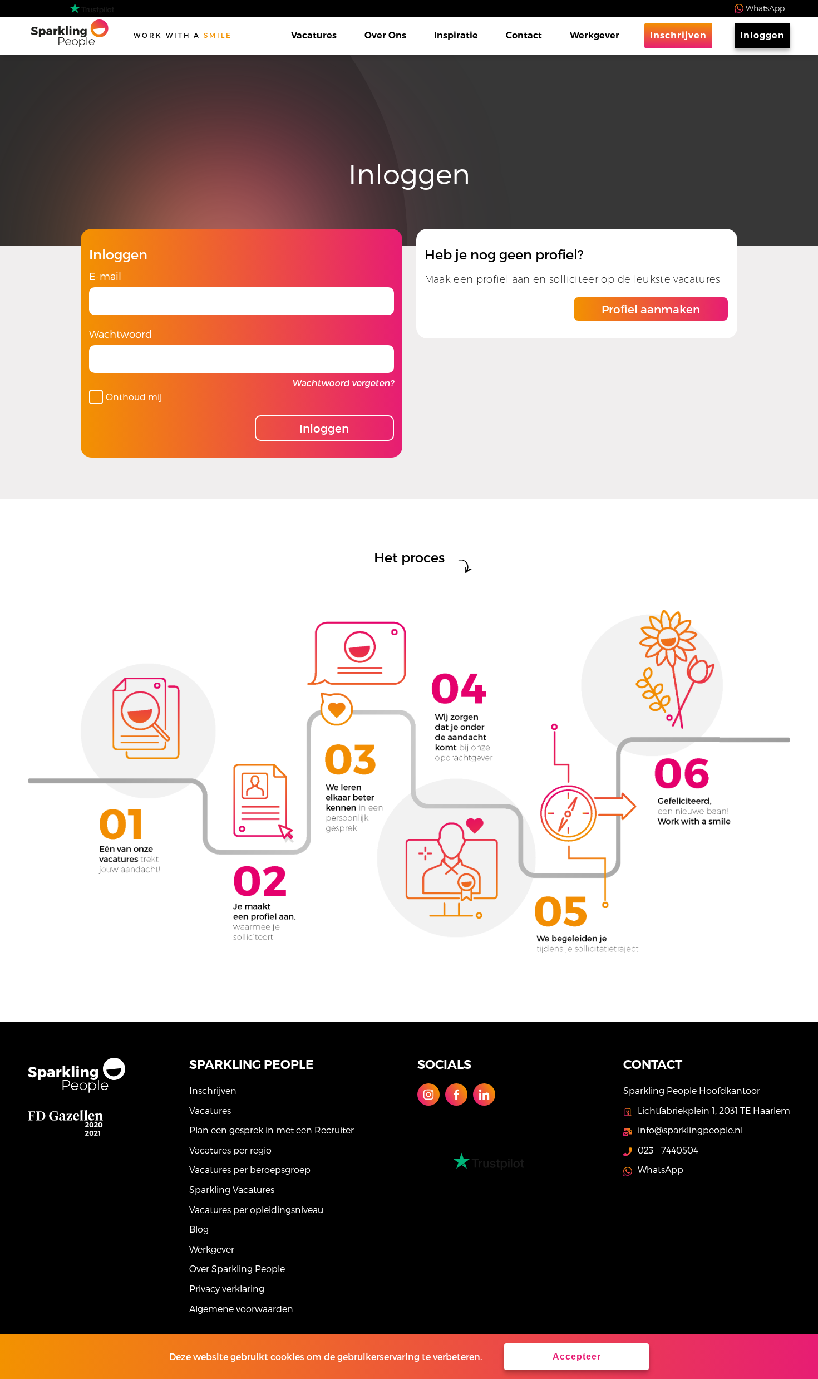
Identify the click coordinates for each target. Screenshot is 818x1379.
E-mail (105, 276)
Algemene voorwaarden (241, 1308)
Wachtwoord (120, 334)
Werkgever (594, 35)
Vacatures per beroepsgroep (250, 1169)
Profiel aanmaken (651, 309)
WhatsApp (765, 8)
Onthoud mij (134, 396)
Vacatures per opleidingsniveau (256, 1209)
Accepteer (577, 1356)
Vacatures (314, 35)
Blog (199, 1229)
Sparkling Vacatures (231, 1189)
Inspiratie (456, 35)
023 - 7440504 (668, 1150)
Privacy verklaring (226, 1288)
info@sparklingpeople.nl (690, 1130)
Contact (524, 35)
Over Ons (385, 35)
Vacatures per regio (230, 1150)
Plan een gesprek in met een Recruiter (271, 1130)
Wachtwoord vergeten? (343, 382)
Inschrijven (678, 35)
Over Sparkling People (237, 1268)
